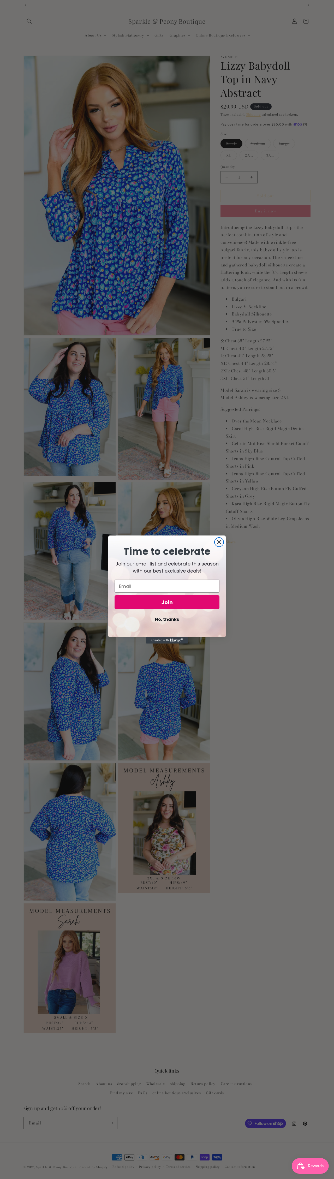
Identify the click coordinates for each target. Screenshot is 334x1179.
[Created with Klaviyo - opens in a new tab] (167, 640)
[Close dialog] (219, 542)
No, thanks (167, 619)
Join (167, 602)
